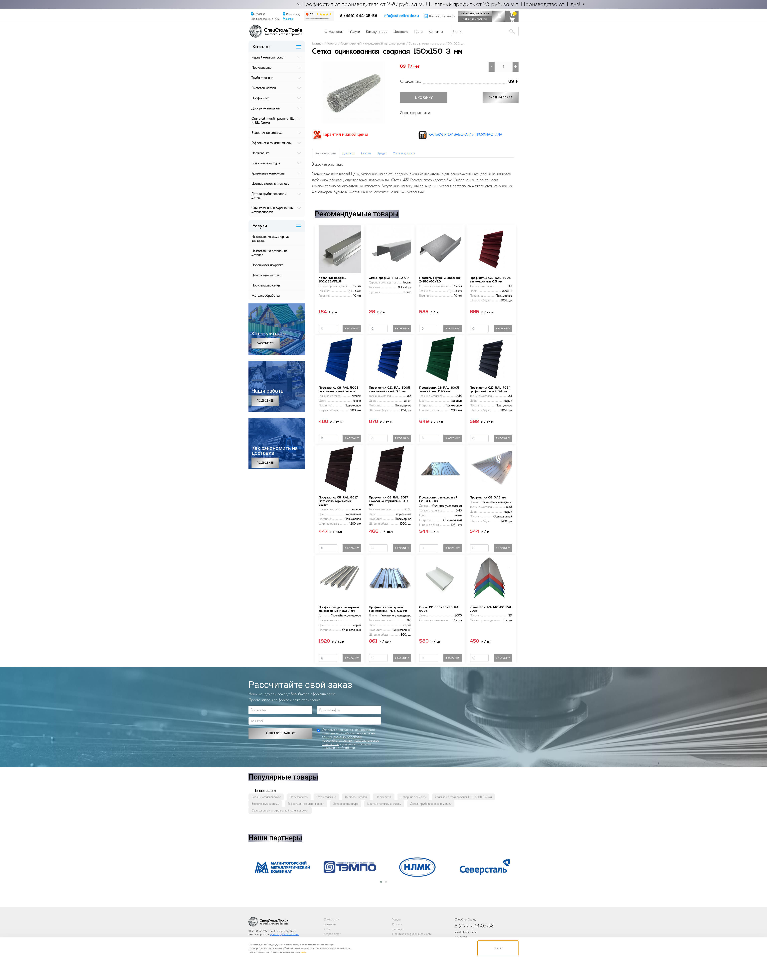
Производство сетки (265, 285)
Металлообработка (265, 295)
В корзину (424, 97)
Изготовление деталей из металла (269, 252)
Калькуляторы (376, 31)
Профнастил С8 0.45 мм (488, 497)
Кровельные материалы (268, 173)
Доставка (400, 31)
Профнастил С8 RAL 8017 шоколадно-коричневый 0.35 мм (389, 501)
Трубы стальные (262, 77)
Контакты (436, 31)
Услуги (355, 31)
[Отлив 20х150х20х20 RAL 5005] (440, 578)
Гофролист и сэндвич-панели (271, 142)
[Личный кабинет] (498, 16)
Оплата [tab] (366, 153)
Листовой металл (263, 87)
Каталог (397, 924)
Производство (261, 67)
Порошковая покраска (267, 265)
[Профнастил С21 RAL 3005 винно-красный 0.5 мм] (491, 249)
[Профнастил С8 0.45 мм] (491, 468)
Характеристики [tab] (326, 153)
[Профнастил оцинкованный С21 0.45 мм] (440, 468)
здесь (303, 951)
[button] (381, 882)
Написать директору (475, 13)
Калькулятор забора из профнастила (465, 134)
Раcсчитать (265, 343)
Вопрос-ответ (332, 934)
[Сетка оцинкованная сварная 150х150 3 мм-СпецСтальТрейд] (268, 923)
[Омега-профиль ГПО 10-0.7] (390, 249)
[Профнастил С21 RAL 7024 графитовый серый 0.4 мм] (491, 359)
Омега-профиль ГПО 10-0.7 (389, 278)
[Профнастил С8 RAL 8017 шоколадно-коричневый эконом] (340, 468)
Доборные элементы (265, 108)
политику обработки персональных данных (342, 738)
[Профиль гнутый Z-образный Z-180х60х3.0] (440, 249)
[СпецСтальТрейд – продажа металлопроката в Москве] (275, 31)
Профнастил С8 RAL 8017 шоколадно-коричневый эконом (338, 501)
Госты (418, 31)
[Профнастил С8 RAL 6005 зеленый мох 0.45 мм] (440, 359)
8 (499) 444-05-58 (358, 16)
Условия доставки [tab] (404, 153)
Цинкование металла (266, 275)
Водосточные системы (266, 132)
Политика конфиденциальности (412, 934)
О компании (334, 31)
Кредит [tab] (382, 153)
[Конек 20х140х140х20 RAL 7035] (491, 578)
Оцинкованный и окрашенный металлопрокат (272, 209)
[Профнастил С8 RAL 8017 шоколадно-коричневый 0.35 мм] (390, 468)
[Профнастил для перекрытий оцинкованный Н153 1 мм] (340, 578)
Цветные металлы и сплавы (270, 183)
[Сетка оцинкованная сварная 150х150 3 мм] (354, 92)
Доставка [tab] (348, 153)
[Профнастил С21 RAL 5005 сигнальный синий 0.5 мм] (390, 359)
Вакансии (330, 924)
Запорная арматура (265, 163)
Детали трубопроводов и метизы (269, 195)
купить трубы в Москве (284, 934)
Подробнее (265, 401)
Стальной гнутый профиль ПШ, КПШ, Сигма (273, 120)
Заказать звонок (475, 19)
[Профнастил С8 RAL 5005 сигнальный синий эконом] (340, 359)
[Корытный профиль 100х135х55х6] (340, 249)
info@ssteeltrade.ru (401, 16)
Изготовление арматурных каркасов (270, 238)
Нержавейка (260, 153)
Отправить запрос (280, 733)
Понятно (498, 948)
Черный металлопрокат (267, 57)
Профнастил (260, 98)
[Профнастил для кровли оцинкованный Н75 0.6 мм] (390, 578)
